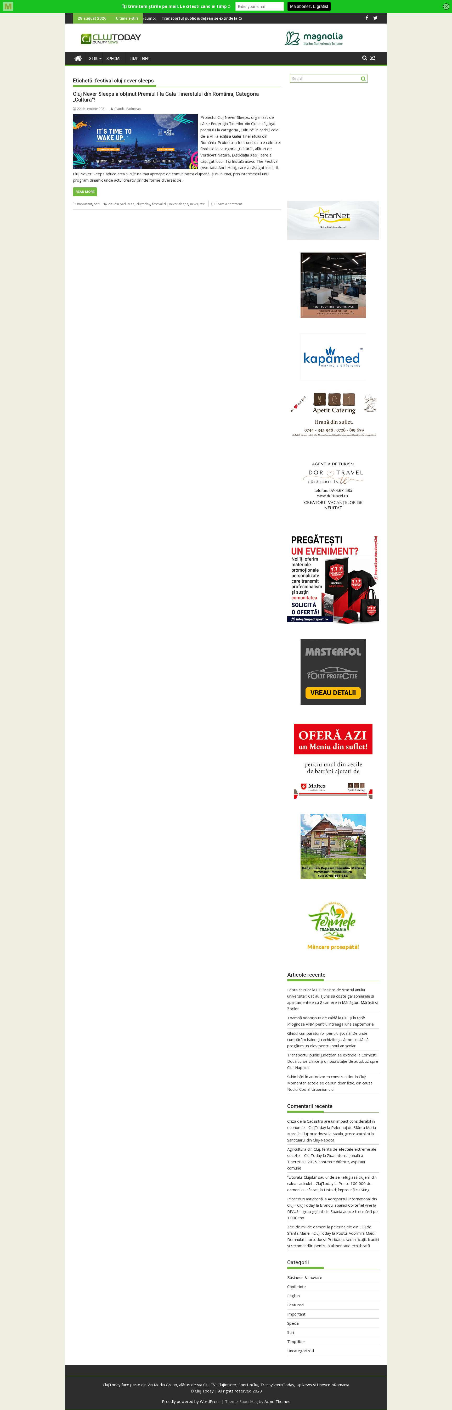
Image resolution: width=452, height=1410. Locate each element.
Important (84, 204)
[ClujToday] (78, 57)
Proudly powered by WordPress (191, 1401)
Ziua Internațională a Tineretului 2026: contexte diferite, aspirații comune (326, 1162)
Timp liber (140, 58)
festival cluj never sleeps (170, 204)
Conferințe (296, 1286)
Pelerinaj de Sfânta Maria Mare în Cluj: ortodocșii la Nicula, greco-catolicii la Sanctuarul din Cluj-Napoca (331, 1134)
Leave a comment (229, 204)
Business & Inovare (304, 1277)
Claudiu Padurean (127, 109)
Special (114, 58)
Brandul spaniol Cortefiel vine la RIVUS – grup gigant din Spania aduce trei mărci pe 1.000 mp (332, 1211)
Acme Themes (277, 1401)
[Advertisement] (333, 139)
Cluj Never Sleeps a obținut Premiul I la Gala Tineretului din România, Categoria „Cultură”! (166, 97)
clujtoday (143, 204)
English (293, 1295)
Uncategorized (300, 1350)
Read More (85, 192)
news (194, 204)
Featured (295, 1304)
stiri (202, 204)
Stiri (93, 58)
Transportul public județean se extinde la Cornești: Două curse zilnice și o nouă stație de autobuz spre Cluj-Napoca (332, 1061)
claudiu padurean (121, 204)
